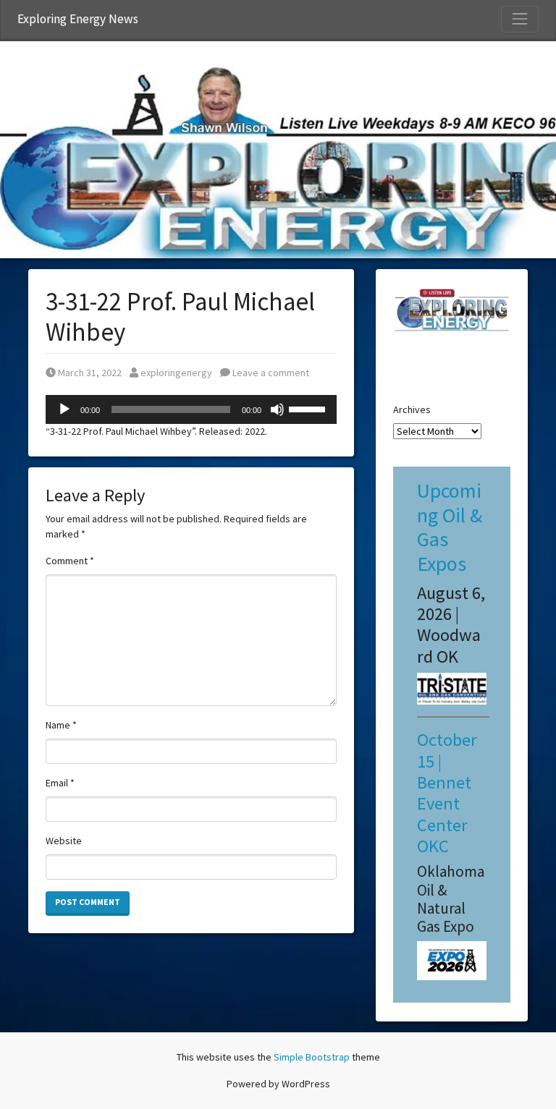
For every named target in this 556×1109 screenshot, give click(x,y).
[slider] (309, 408)
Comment (70, 560)
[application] (191, 409)
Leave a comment (269, 372)
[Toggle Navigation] (520, 19)
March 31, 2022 (89, 372)
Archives (412, 409)
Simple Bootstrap (312, 1056)
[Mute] (277, 409)
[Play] (64, 409)
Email (60, 782)
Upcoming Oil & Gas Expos (449, 527)
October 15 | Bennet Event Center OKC (447, 792)
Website (64, 840)
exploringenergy (176, 372)
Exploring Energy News (77, 19)
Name (61, 724)
